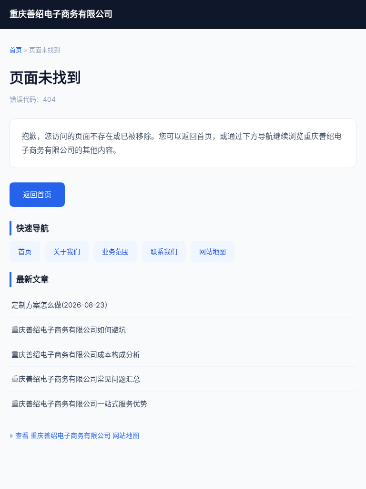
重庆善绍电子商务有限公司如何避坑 (68, 329)
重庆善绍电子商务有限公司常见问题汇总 (75, 378)
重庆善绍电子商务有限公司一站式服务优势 (79, 403)
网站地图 (212, 251)
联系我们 (164, 251)
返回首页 (37, 194)
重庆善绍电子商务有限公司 (61, 14)
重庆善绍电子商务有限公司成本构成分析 (75, 354)
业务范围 (115, 251)
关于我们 (66, 251)
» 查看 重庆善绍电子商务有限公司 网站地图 (74, 435)
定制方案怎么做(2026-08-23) (59, 304)
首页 (16, 49)
